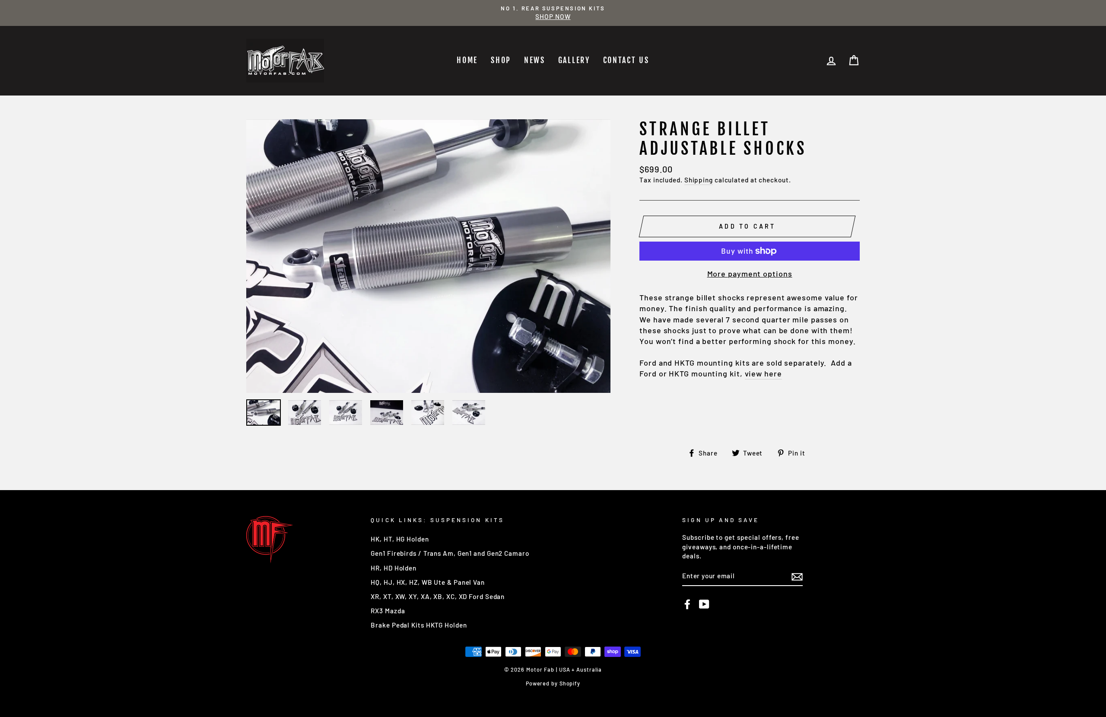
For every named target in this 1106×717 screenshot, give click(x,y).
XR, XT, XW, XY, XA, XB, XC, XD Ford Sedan (438, 596)
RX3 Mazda (388, 611)
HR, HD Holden (393, 568)
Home (467, 60)
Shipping (698, 180)
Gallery (574, 60)
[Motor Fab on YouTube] (704, 604)
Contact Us (626, 60)
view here (763, 373)
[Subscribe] (797, 576)
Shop (501, 60)
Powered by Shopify (553, 683)
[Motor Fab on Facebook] (687, 604)
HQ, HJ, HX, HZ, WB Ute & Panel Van (428, 582)
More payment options (749, 273)
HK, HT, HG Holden (400, 539)
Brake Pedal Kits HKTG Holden (419, 625)
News (534, 60)
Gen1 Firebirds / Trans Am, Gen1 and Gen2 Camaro (450, 553)
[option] (553, 13)
